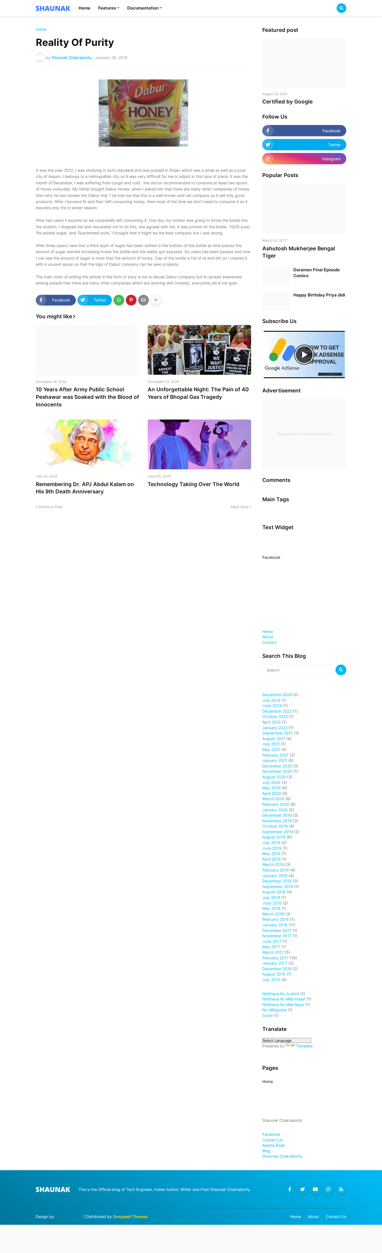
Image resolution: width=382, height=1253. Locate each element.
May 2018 (271, 908)
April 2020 (271, 793)
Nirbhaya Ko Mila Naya (283, 1004)
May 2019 (271, 853)
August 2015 (274, 974)
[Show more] (155, 300)
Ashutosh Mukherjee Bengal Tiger (298, 252)
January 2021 (274, 760)
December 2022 (277, 711)
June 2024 (272, 705)
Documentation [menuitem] (143, 8)
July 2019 (271, 842)
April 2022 (271, 722)
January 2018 (274, 924)
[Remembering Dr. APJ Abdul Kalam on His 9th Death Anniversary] (87, 444)
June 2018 (272, 903)
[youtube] (315, 1189)
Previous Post (51, 507)
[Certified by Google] (304, 63)
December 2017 (276, 930)
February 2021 (275, 755)
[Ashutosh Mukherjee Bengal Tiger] (304, 209)
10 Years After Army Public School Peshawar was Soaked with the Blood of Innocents (87, 397)
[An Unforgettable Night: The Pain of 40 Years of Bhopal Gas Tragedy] (199, 350)
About (267, 636)
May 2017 (271, 946)
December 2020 (277, 766)
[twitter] (303, 1189)
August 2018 (274, 891)
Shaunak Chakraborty (282, 1156)
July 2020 (271, 782)
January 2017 (274, 963)
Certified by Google (287, 101)
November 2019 (277, 820)
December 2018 (277, 880)
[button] (341, 8)
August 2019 (274, 837)
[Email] (143, 300)
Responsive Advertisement (304, 434)
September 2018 (277, 886)
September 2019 (277, 831)
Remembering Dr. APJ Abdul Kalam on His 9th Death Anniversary (85, 488)
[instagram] (328, 1189)
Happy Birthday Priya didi (319, 295)
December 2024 (277, 694)
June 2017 (271, 941)
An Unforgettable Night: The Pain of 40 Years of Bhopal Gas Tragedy (198, 393)
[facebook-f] (290, 1189)
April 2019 (271, 859)
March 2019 (273, 864)
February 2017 (275, 957)
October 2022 (275, 716)
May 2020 (271, 787)
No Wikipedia (274, 1009)
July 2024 (271, 700)
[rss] (341, 1189)
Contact (269, 642)
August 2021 (273, 738)
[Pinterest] (131, 300)
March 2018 (273, 914)
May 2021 (271, 749)
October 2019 (275, 826)
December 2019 (277, 815)
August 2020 (274, 776)
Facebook (271, 557)
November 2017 (277, 935)
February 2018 (275, 919)
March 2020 (273, 798)
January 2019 (274, 875)
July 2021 (271, 743)
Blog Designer (68, 1216)
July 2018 (271, 897)
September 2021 (277, 733)
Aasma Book (273, 1145)
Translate (304, 1046)
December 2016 (277, 968)
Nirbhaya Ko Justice (280, 993)
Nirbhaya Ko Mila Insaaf (283, 999)
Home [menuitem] (84, 8)
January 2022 (274, 727)
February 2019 (275, 870)
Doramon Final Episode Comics (316, 272)
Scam (267, 1015)
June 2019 (272, 848)
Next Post (239, 507)
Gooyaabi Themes (130, 1216)
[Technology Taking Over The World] (199, 444)
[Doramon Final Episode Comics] (276, 276)
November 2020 (277, 771)
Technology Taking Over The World (193, 484)
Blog (266, 1150)
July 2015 (271, 979)
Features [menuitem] (107, 8)
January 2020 (275, 809)
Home (41, 29)
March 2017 (273, 952)
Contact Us (272, 1139)
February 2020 (275, 804)
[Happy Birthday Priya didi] (276, 301)
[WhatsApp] (119, 300)
